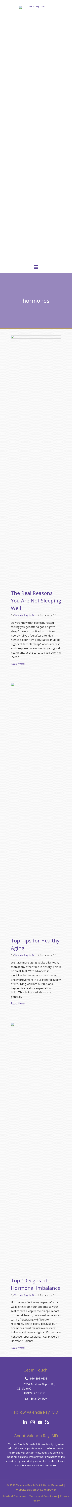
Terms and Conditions (43, 1496)
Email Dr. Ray (38, 1398)
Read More (18, 663)
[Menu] (36, 267)
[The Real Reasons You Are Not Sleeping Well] (36, 460)
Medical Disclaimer (14, 1496)
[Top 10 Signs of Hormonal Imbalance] (36, 1147)
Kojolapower (48, 1489)
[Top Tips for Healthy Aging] (36, 808)
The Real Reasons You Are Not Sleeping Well (36, 600)
